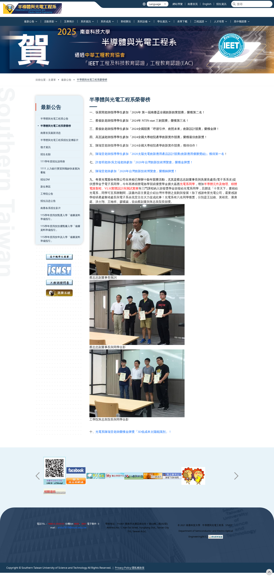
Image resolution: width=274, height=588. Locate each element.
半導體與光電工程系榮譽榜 (92, 79)
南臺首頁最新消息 (50, 133)
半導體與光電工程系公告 (54, 118)
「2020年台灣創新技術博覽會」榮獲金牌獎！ (162, 162)
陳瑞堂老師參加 (106, 171)
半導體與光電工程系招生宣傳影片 (59, 140)
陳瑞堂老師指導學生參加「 (113, 154)
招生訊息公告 (48, 201)
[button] (38, 476)
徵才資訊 (45, 147)
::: (0, 19)
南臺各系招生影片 (50, 208)
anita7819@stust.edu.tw (72, 527)
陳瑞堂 (109, 431)
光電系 (99, 431)
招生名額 (45, 154)
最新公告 (66, 79)
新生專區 (45, 186)
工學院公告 (46, 193)
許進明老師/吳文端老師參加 (113, 162)
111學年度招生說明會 (52, 161)
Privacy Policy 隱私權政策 (129, 567)
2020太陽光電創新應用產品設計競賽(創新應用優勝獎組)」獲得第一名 (178, 154)
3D (139, 431)
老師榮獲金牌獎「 (126, 431)
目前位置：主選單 (46, 79)
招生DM (45, 179)
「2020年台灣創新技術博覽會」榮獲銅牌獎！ (147, 171)
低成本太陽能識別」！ (156, 431)
